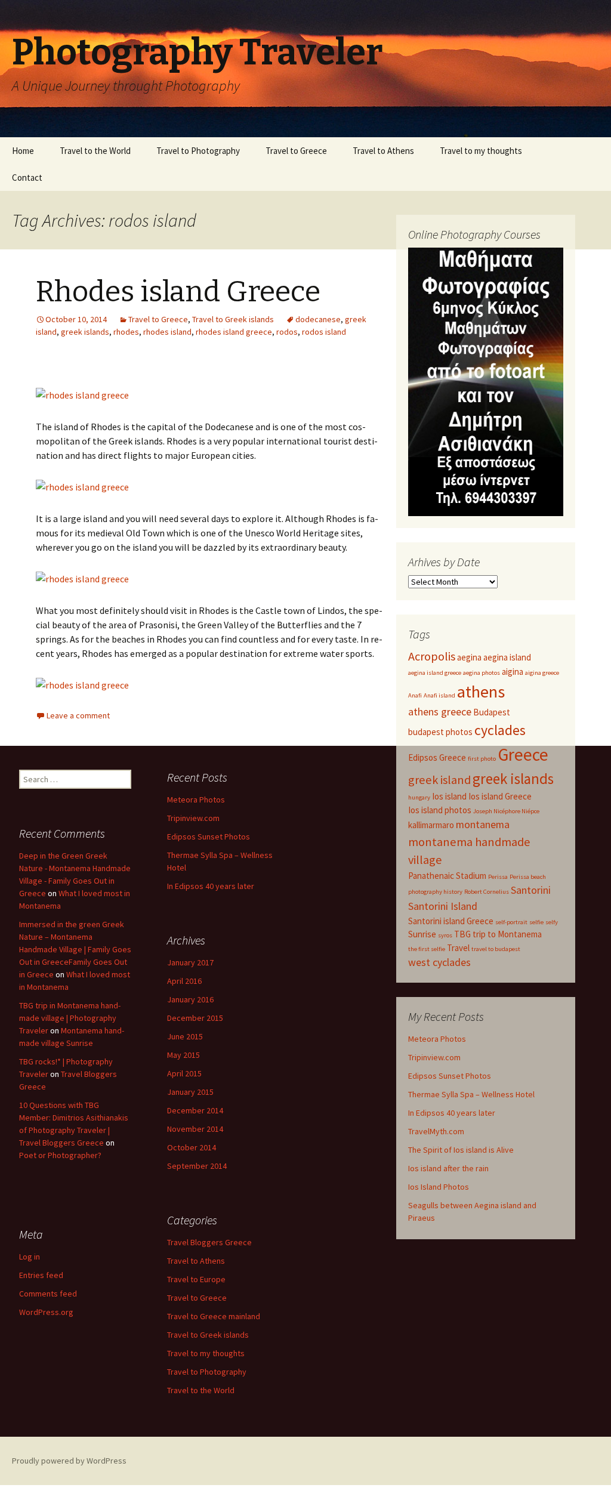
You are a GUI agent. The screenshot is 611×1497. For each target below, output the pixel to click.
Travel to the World (95, 150)
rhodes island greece (234, 331)
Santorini (531, 890)
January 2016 (190, 999)
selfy (551, 922)
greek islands (85, 331)
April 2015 (184, 1073)
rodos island (324, 331)
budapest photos (440, 731)
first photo (482, 759)
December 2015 (195, 1018)
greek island (439, 780)
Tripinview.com (434, 1057)
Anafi (415, 695)
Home (23, 150)
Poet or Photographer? (60, 1155)
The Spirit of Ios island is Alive (461, 1149)
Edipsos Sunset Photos (449, 1075)
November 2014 (195, 1128)
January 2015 (190, 1092)
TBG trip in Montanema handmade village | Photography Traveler (70, 1018)
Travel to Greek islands (233, 319)
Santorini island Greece (450, 921)
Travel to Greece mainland (213, 1316)
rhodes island (167, 331)
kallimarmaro (431, 825)
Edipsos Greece (437, 757)
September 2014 (197, 1165)
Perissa (498, 877)
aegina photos (481, 673)
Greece (523, 754)
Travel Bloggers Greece (209, 1242)
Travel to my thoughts (481, 150)
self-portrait (511, 922)
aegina (469, 657)
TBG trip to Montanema (498, 934)
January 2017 (190, 962)
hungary (419, 797)
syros (445, 935)
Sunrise (422, 934)
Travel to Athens (383, 150)
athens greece (439, 711)
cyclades (500, 730)
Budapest (491, 712)
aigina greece (542, 673)
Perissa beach (528, 877)
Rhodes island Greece (178, 291)
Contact (27, 177)
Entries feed (41, 1275)
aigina (512, 671)
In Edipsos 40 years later (451, 1112)
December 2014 (195, 1110)
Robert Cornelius (486, 892)
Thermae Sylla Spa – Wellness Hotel (471, 1094)
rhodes (126, 331)
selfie (536, 922)
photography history (435, 892)
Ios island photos (439, 810)
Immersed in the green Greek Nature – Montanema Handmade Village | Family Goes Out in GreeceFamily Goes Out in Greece (75, 949)
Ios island (449, 796)
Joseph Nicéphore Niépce (506, 811)
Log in (29, 1256)
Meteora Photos (437, 1038)
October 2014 (191, 1147)
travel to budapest (495, 949)
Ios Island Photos (438, 1186)
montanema (483, 824)
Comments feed (48, 1293)
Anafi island (439, 695)
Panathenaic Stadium (447, 875)
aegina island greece (434, 673)
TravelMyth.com (436, 1131)
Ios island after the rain (448, 1168)
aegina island (507, 657)
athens (481, 691)
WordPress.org (46, 1312)
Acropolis (431, 656)
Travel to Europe (196, 1279)
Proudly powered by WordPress (69, 1460)
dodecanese (318, 319)
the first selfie (426, 949)
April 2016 (184, 981)
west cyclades (439, 962)
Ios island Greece (500, 796)
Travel (458, 947)
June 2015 (185, 1036)
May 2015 (183, 1055)
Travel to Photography (198, 150)
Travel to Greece (296, 150)
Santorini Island (442, 906)
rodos (287, 331)
